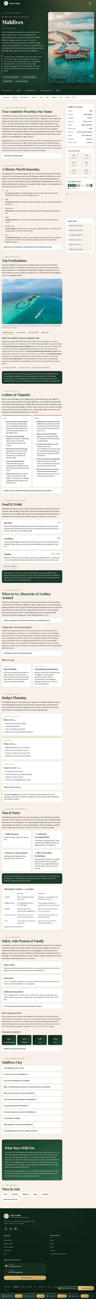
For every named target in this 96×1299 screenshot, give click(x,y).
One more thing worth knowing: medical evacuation (23, 1006)
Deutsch (70, 1287)
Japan (35, 1194)
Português (56, 1287)
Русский (63, 1287)
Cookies (52, 1250)
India (5, 1194)
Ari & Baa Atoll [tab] (33, 332)
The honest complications (13, 156)
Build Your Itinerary (75, 244)
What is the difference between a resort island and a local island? (27, 1087)
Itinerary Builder (9, 1247)
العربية (49, 1287)
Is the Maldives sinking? (12, 1118)
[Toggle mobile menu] (90, 3)
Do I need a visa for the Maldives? (16, 1074)
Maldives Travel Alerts (76, 230)
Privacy (52, 1243)
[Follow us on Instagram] (6, 1229)
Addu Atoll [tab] (44, 332)
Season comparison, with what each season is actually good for (27, 620)
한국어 (6, 1290)
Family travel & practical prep (14, 1049)
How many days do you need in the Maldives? (20, 1112)
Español (29, 1287)
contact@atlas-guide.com (58, 1254)
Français (22, 1287)
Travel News (7, 1250)
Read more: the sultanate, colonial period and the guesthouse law (28, 247)
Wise (28, 794)
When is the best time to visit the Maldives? (19, 1093)
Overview (6, 97)
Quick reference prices (12, 787)
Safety (67, 97)
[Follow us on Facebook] (16, 1229)
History (14, 97)
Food (41, 97)
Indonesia (15, 1194)
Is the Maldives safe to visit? (14, 1068)
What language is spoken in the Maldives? (18, 1124)
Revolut (20, 794)
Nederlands (41, 1287)
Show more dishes (10, 566)
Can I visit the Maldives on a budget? (17, 1081)
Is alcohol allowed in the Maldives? (16, 1106)
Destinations (10, 13)
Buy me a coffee (25, 1278)
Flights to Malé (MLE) (76, 249)
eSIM (57, 90)
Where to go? (8, 1243)
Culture (34, 97)
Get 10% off (62, 1296)
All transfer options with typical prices (18, 653)
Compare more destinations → (14, 927)
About (52, 1240)
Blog (5, 1254)
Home (3, 13)
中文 (35, 1287)
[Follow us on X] (11, 1229)
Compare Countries (75, 240)
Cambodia (45, 1194)
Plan (47, 97)
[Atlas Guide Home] (6, 3)
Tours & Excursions (46, 90)
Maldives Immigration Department (31, 828)
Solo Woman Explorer (41, 1026)
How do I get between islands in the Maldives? (20, 1099)
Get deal (18, 1296)
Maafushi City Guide (11, 1199)
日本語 (77, 1287)
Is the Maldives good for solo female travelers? (20, 1131)
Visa (61, 97)
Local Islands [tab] (20, 332)
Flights (18, 90)
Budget (54, 97)
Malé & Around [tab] (8, 332)
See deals (41, 1296)
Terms (52, 1247)
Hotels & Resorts (30, 90)
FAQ (74, 97)
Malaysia (26, 1194)
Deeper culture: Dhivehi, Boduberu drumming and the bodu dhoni (28, 491)
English (16, 1287)
